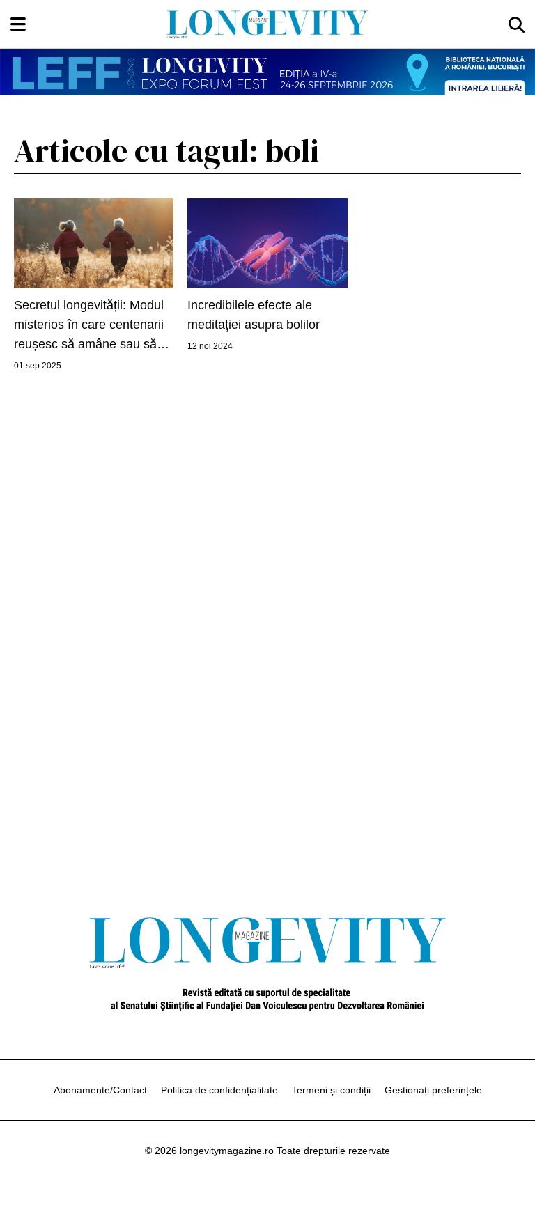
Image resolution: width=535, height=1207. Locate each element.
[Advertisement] (267, 611)
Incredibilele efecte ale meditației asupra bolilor (253, 315)
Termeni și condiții (331, 1090)
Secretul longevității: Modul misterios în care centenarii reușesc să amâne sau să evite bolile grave (89, 326)
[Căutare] (517, 24)
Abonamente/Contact (100, 1090)
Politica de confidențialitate (219, 1090)
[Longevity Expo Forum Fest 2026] (267, 72)
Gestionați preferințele (433, 1090)
